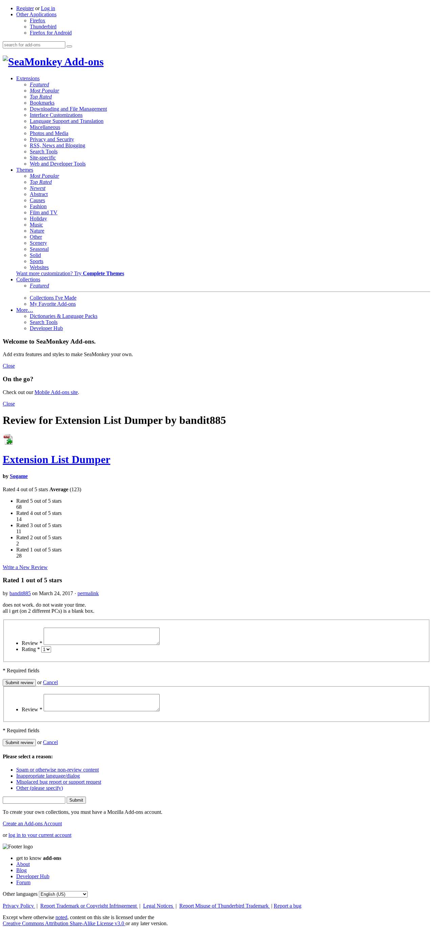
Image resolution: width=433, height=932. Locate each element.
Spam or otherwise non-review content (57, 770)
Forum (23, 882)
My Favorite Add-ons (53, 304)
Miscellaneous (45, 127)
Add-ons (83, 62)
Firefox (37, 20)
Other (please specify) (39, 788)
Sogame (19, 476)
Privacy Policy (19, 906)
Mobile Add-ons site (56, 392)
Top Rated (41, 97)
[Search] (69, 46)
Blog (21, 870)
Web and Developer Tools (58, 164)
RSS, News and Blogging (57, 145)
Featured (39, 84)
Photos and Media (49, 133)
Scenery (38, 243)
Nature (37, 231)
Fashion (38, 206)
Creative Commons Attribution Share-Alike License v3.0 (64, 923)
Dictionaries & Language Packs (63, 316)
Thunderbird (43, 26)
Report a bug (287, 906)
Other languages (20, 894)
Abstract (39, 194)
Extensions (28, 78)
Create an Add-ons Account (32, 823)
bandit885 (20, 593)
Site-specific (43, 157)
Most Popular (44, 90)
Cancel (50, 682)
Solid (35, 255)
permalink (88, 593)
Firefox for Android (51, 33)
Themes (24, 170)
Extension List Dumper (56, 459)
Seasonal (39, 249)
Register (25, 8)
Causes (37, 200)
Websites (39, 267)
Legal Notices (158, 906)
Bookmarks (42, 103)
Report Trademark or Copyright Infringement (89, 906)
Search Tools (44, 151)
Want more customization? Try (70, 273)
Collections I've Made (53, 298)
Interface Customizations (56, 115)
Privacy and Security (52, 139)
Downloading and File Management (68, 109)
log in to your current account (39, 835)
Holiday (38, 218)
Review (32, 643)
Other (36, 237)
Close (9, 366)
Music (36, 224)
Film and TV (44, 212)
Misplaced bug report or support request (58, 782)
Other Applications (36, 14)
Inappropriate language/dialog (48, 776)
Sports (36, 261)
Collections (28, 279)
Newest (37, 188)
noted (61, 917)
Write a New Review (25, 567)
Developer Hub (46, 328)
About (23, 864)
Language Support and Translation (67, 121)
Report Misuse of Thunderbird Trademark (224, 906)
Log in (48, 8)
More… (24, 310)
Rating (31, 649)
